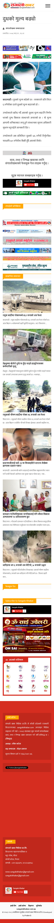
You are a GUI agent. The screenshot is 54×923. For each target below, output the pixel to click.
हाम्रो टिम (13, 905)
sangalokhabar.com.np (26, 908)
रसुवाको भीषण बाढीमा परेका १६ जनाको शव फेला (24, 415)
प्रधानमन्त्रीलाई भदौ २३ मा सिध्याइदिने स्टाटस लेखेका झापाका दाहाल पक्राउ (25, 464)
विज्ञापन (31, 905)
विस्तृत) (9, 739)
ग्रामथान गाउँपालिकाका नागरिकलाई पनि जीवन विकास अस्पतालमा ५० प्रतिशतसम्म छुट (26, 515)
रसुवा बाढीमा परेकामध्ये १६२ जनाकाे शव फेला (22, 315)
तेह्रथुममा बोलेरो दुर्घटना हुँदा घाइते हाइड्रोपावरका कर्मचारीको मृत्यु (23, 365)
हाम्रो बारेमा (22, 905)
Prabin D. (28, 915)
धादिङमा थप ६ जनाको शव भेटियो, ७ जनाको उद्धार (24, 565)
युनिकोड (39, 905)
